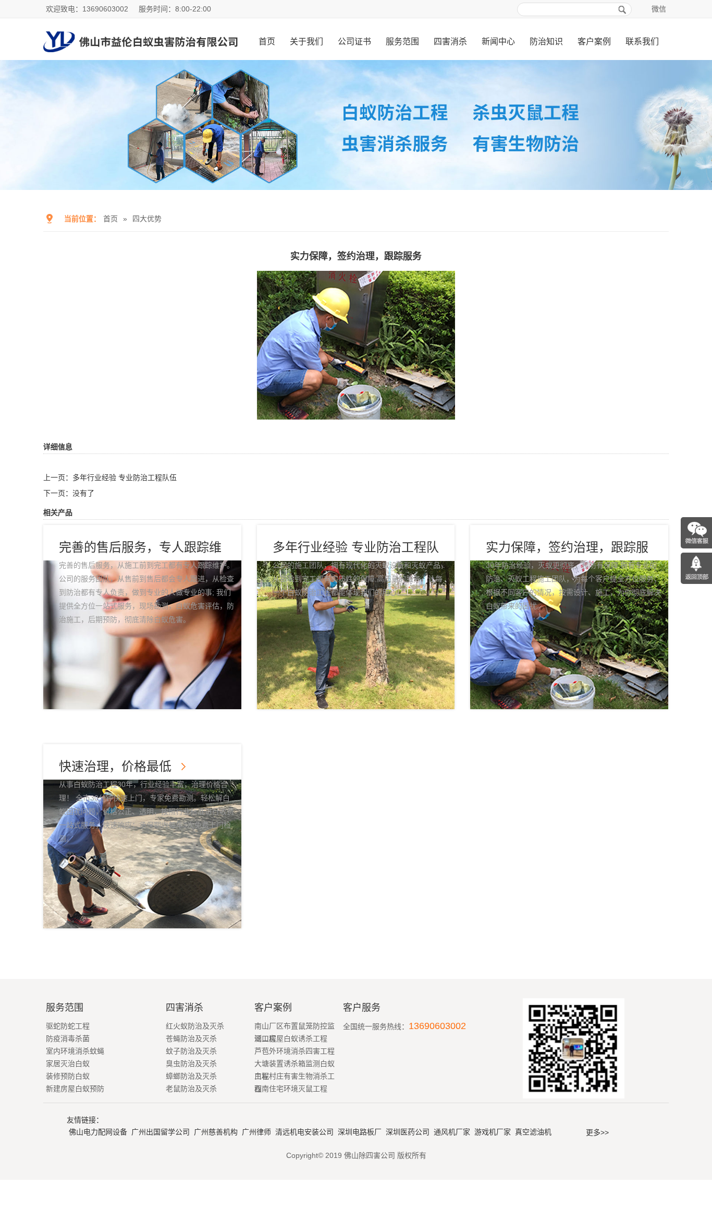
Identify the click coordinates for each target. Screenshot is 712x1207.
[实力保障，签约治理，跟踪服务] (356, 412)
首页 (267, 41)
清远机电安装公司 (304, 1132)
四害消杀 (450, 41)
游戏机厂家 (492, 1132)
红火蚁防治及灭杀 (195, 1026)
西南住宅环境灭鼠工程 (290, 1088)
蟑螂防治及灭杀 (191, 1076)
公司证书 (354, 41)
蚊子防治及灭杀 (191, 1051)
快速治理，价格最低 (115, 766)
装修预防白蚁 (68, 1076)
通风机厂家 (452, 1132)
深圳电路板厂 (360, 1132)
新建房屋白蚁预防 (75, 1088)
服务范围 (402, 41)
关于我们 (306, 41)
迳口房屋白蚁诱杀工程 (290, 1038)
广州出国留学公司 (160, 1132)
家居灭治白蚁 (68, 1063)
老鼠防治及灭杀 (191, 1088)
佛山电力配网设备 (98, 1132)
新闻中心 (498, 41)
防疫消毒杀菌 (68, 1038)
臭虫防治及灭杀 (191, 1063)
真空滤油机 (533, 1132)
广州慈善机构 (216, 1132)
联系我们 (642, 41)
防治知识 (546, 41)
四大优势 (147, 218)
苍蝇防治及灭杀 (191, 1038)
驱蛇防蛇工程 (68, 1026)
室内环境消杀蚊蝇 (75, 1051)
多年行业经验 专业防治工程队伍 (124, 477)
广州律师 (256, 1132)
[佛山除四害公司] (140, 56)
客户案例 (594, 41)
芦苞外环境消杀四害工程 (294, 1051)
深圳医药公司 (407, 1132)
